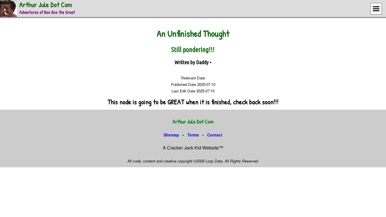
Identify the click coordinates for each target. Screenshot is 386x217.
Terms (193, 135)
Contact (214, 135)
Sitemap (171, 135)
